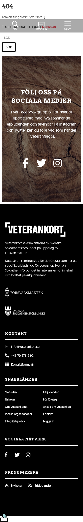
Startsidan (11, 392)
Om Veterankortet (16, 407)
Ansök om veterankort (57, 407)
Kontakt (48, 414)
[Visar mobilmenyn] (67, 24)
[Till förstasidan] (41, 9)
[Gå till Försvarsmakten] (24, 292)
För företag (50, 399)
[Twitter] (41, 163)
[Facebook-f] (25, 163)
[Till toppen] (4, 520)
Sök (9, 47)
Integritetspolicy (15, 421)
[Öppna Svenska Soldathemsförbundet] (25, 311)
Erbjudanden (51, 392)
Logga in (48, 421)
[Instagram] (57, 163)
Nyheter (10, 399)
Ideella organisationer (18, 414)
